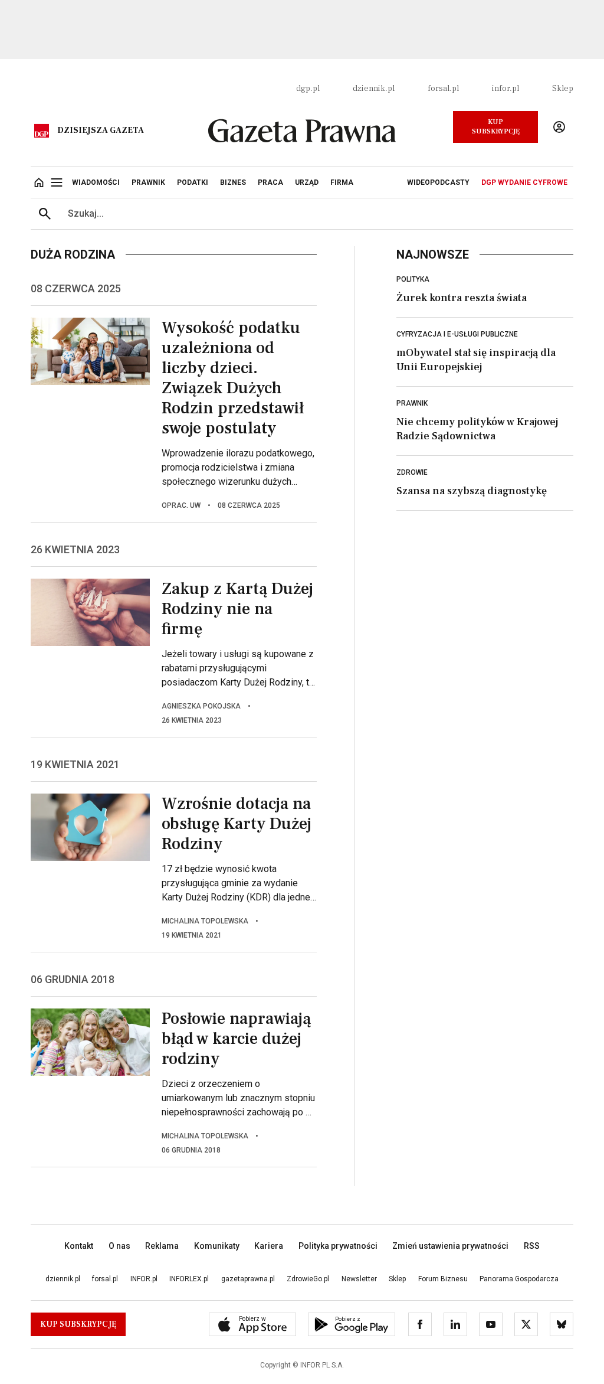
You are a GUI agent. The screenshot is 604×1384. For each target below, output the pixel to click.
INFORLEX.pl (189, 1279)
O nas (119, 1246)
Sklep (562, 88)
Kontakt (78, 1246)
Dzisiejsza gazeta (100, 130)
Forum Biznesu (443, 1279)
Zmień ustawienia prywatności (450, 1246)
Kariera (268, 1246)
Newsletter (359, 1279)
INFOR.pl (143, 1279)
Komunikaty (216, 1246)
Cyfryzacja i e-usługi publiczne (457, 334)
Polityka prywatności (338, 1246)
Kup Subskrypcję (496, 126)
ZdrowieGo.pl (308, 1279)
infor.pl (505, 88)
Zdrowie (412, 472)
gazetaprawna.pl (248, 1279)
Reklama (162, 1246)
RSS (532, 1246)
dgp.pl (308, 88)
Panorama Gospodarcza (519, 1279)
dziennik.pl (374, 88)
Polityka (412, 279)
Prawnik (412, 403)
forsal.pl (443, 88)
